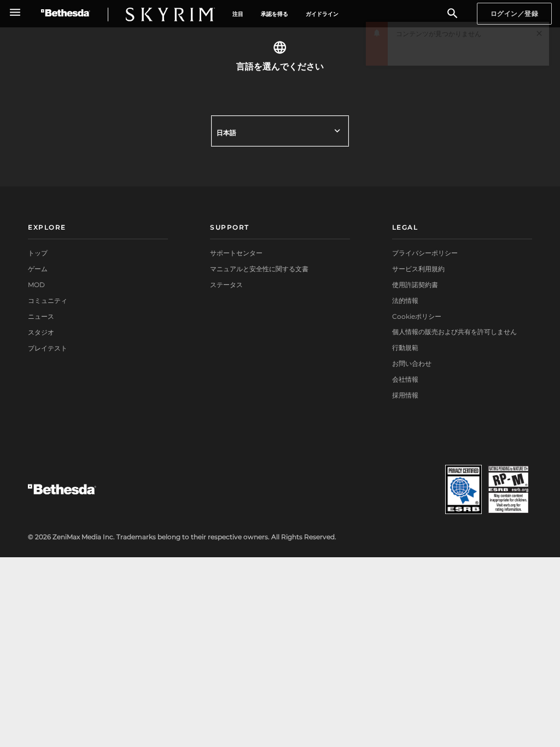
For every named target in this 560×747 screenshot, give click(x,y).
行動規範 (405, 347)
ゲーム (38, 269)
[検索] (452, 14)
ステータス (226, 285)
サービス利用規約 (418, 269)
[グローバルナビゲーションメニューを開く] (15, 12)
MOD (36, 285)
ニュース (41, 316)
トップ (38, 253)
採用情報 (405, 395)
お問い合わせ (411, 363)
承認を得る (274, 13)
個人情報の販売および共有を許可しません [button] (454, 332)
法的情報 (405, 300)
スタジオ (41, 332)
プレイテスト (47, 348)
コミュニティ (47, 300)
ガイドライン (322, 13)
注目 (237, 13)
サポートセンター (236, 253)
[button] (539, 52)
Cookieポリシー (416, 316)
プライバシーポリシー (425, 253)
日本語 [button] (226, 133)
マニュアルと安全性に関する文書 (259, 269)
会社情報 (405, 379)
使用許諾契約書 (415, 285)
